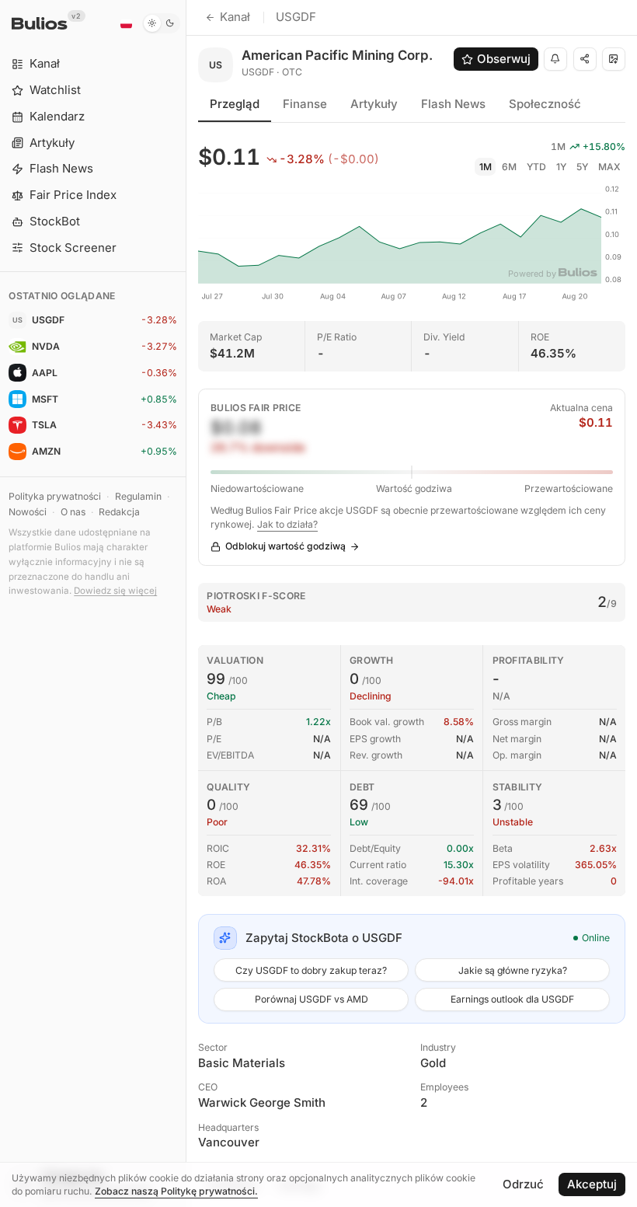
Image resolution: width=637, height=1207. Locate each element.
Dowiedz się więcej (115, 590)
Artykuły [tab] (374, 103)
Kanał (235, 16)
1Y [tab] (561, 167)
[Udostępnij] (585, 59)
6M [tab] (509, 167)
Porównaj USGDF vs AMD (311, 999)
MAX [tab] (609, 167)
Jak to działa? (287, 524)
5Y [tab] (582, 167)
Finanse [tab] (305, 103)
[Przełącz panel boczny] (186, 603)
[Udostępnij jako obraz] (613, 59)
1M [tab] (485, 167)
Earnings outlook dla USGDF (512, 999)
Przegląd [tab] (234, 103)
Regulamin (138, 496)
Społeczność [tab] (545, 103)
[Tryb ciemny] (161, 23)
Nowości (28, 512)
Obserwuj (504, 58)
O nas (73, 512)
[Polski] (126, 23)
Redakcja (119, 512)
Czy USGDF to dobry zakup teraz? (311, 970)
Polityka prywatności (55, 496)
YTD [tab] (536, 167)
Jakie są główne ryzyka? (512, 970)
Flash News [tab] (453, 103)
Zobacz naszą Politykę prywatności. (176, 1191)
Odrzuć (523, 1184)
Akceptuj (592, 1184)
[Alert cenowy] (555, 59)
